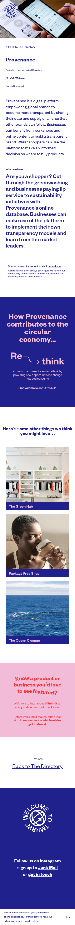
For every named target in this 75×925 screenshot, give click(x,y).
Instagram (50, 860)
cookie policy (31, 921)
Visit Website (17, 78)
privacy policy (11, 921)
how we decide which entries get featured (41, 722)
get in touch (40, 874)
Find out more (28, 388)
